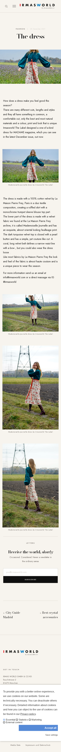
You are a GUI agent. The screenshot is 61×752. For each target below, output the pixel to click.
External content (14, 722)
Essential (10, 720)
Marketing (36, 720)
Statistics (23, 720)
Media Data (15, 745)
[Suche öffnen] (6, 6)
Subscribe (30, 579)
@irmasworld (9, 282)
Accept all (50, 728)
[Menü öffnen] (14, 6)
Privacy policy (28, 714)
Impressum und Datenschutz (38, 745)
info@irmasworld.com (14, 277)
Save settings (51, 735)
